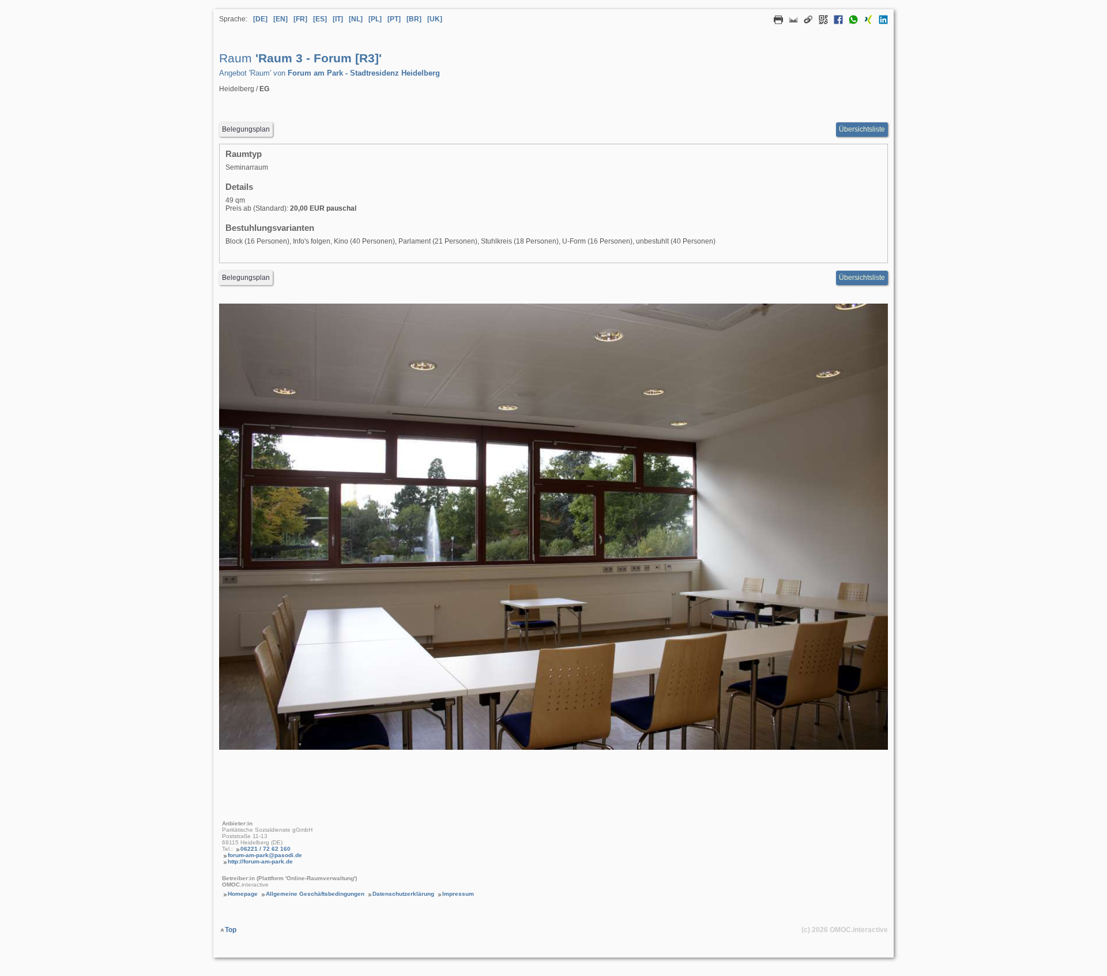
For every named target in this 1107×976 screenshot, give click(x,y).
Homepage (243, 894)
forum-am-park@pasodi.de (265, 855)
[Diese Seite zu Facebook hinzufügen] (835, 22)
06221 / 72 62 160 (265, 849)
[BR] (413, 19)
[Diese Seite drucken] (775, 22)
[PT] (394, 19)
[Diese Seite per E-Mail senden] (790, 22)
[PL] (375, 19)
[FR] (300, 19)
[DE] (260, 19)
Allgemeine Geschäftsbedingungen (315, 894)
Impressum (458, 894)
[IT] (338, 19)
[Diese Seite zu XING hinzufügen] (865, 22)
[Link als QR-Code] (820, 22)
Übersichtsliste (862, 129)
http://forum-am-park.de (260, 861)
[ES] (320, 19)
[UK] (434, 19)
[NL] (356, 19)
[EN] (280, 19)
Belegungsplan (246, 129)
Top (230, 930)
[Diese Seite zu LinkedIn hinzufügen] (880, 22)
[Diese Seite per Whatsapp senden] (850, 22)
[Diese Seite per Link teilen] (805, 22)
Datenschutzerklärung (403, 894)
